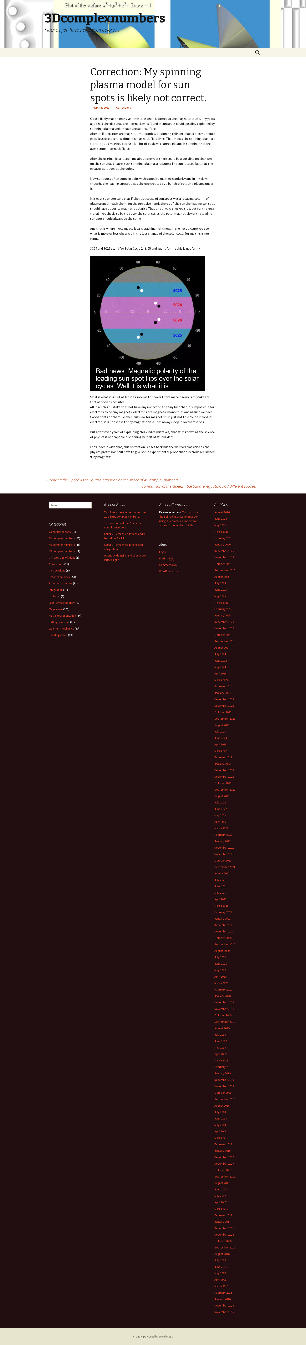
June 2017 (220, 1189)
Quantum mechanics (61, 628)
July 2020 (220, 957)
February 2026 (223, 538)
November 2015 (224, 1312)
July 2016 (220, 1260)
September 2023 (224, 718)
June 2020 (220, 964)
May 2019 (220, 1047)
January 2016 (222, 1299)
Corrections (123, 107)
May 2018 (220, 1125)
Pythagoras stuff (59, 622)
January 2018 (222, 1151)
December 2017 (224, 1157)
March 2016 (221, 1286)
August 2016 (222, 1254)
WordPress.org (168, 571)
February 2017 (223, 1215)
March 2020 (221, 983)
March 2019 (221, 1060)
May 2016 (220, 1273)
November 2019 (224, 1009)
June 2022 (220, 809)
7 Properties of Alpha (62, 557)
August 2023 (222, 725)
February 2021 (223, 912)
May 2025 (220, 596)
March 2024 (221, 680)
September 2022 (224, 789)
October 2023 (222, 712)
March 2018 (221, 1138)
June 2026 (220, 519)
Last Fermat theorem (62, 603)
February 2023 (223, 757)
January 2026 (222, 544)
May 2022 (220, 815)
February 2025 (223, 609)
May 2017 (220, 1196)
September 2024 (224, 641)
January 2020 (222, 996)
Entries (166, 558)
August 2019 (222, 1028)
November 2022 (224, 776)
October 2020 (222, 938)
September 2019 (224, 1022)
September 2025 (224, 570)
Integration (56, 590)
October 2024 (222, 635)
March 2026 (221, 531)
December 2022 (224, 770)
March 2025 (221, 602)
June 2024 (220, 660)
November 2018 (224, 1086)
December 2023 (224, 699)
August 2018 (222, 1105)
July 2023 (220, 731)
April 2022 (220, 822)
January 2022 (222, 841)
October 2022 (222, 783)
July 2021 (220, 880)
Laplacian (54, 596)
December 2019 (224, 1002)
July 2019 (220, 1034)
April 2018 (220, 1131)
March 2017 (221, 1209)
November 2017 (224, 1163)
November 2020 (224, 931)
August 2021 (222, 873)
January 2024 (222, 693)
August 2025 (222, 577)
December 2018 (224, 1080)
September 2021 (224, 867)
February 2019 (223, 1067)
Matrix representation (62, 615)
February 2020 (223, 989)
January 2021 (222, 918)
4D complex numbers (62, 545)
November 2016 (224, 1234)
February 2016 (223, 1292)
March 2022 (221, 828)
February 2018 (223, 1144)
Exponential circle (60, 577)
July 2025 (220, 583)
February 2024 (223, 686)
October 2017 (222, 1170)
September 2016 (224, 1247)
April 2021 (220, 899)
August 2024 (222, 648)
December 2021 (224, 847)
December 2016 (224, 1228)
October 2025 (222, 564)
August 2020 (222, 951)
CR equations (57, 570)
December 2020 (224, 925)
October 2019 (222, 1015)
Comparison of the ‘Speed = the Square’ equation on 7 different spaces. (201, 486)
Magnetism (56, 609)
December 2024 (224, 622)
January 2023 (222, 764)
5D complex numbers (62, 551)
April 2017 (220, 1202)
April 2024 (220, 673)
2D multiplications (60, 532)
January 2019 (222, 1073)
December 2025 (224, 551)
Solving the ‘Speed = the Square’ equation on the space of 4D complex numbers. (112, 479)
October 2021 (222, 860)
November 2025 (224, 557)
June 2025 (220, 589)
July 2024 (220, 654)
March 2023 (221, 751)
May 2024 (220, 667)
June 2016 (220, 1267)
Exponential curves (60, 583)
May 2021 (220, 893)
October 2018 (222, 1093)
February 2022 (223, 835)
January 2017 (222, 1222)
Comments (168, 565)
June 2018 (220, 1118)
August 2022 (222, 796)
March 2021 (221, 905)
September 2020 (224, 944)
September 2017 (224, 1176)
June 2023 (220, 738)
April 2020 (220, 976)
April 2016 (220, 1280)
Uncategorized (58, 635)
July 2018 (220, 1112)
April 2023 (220, 744)
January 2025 (222, 615)
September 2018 (224, 1099)
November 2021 (224, 854)
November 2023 (224, 706)
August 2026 (222, 512)
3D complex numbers (62, 538)
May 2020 (220, 970)
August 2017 (222, 1183)
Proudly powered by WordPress (153, 1336)
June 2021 (220, 886)
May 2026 (220, 525)
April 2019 (220, 1054)
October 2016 (222, 1241)
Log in (163, 552)
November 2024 (224, 628)
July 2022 (220, 802)
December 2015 (224, 1305)
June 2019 (220, 1041)
